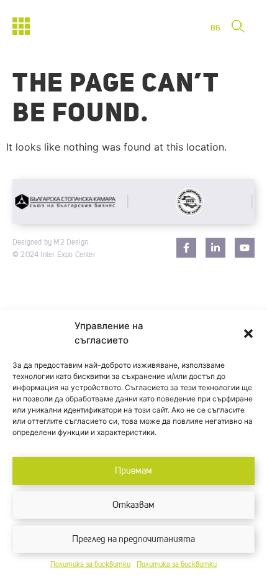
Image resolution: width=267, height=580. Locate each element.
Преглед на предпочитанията (133, 539)
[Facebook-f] (186, 248)
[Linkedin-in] (215, 248)
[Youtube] (245, 248)
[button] (248, 333)
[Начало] (21, 26)
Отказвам (133, 505)
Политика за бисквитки (90, 565)
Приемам (133, 470)
